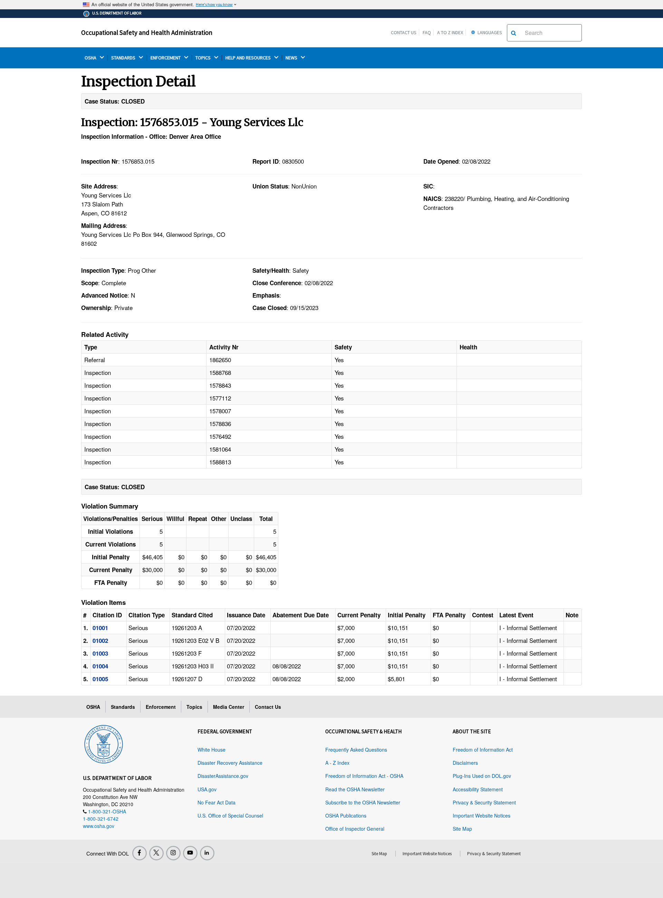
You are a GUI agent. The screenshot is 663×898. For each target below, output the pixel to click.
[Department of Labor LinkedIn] (207, 853)
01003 (100, 653)
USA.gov (207, 789)
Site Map (462, 828)
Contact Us (403, 32)
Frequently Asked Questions (356, 749)
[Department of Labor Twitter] (156, 853)
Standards (123, 706)
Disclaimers (465, 762)
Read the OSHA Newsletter (355, 789)
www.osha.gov (98, 825)
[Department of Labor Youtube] (190, 853)
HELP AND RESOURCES (248, 58)
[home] (103, 743)
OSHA (91, 58)
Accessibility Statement (478, 789)
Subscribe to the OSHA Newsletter (362, 802)
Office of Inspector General (354, 828)
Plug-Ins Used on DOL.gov (482, 775)
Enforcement (161, 706)
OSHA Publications (345, 815)
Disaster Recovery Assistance (230, 762)
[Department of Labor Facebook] (139, 853)
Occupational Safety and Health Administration (146, 32)
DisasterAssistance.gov (223, 775)
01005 (100, 679)
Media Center (228, 706)
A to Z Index (450, 32)
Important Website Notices (481, 815)
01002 (100, 640)
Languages (489, 32)
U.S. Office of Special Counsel (230, 815)
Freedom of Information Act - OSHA (364, 775)
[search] (513, 33)
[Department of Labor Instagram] (173, 853)
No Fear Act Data (217, 802)
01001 (100, 628)
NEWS (292, 58)
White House (211, 749)
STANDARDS (123, 58)
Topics (194, 706)
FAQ (427, 32)
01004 (100, 666)
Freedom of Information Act (483, 749)
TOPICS (203, 58)
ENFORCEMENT (166, 58)
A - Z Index (337, 762)
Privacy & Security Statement (484, 802)
